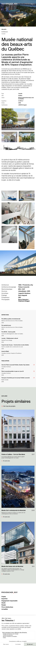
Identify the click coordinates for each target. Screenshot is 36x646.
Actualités (5, 609)
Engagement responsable (9, 600)
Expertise (4, 598)
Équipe (4, 605)
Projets (4, 596)
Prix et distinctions (7, 607)
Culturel (3, 33)
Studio (4, 603)
